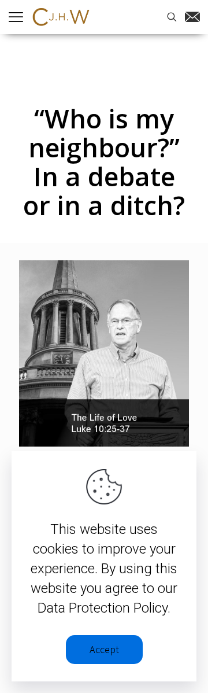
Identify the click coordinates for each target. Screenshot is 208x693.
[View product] (175, 273)
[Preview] (175, 290)
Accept (104, 649)
